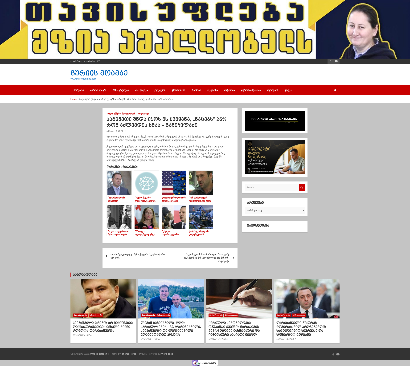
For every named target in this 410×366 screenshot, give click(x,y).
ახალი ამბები (98, 90)
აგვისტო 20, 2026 (285, 339)
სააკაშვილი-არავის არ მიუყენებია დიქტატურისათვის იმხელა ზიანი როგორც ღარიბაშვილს (103, 326)
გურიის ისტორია (251, 90)
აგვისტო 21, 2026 (150, 339)
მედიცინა (272, 90)
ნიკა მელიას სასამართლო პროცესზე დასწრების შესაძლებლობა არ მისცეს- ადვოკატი (207, 258)
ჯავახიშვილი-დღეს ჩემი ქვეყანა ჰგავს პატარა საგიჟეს (138, 256)
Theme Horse (129, 353)
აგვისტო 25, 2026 (82, 335)
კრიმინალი (178, 90)
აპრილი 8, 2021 (115, 131)
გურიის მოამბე (99, 73)
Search (302, 187)
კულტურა (159, 90)
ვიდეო (288, 90)
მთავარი (79, 90)
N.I (126, 131)
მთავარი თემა (129, 113)
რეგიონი (212, 90)
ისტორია (229, 90)
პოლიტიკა (141, 90)
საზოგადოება (121, 90)
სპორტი (196, 90)
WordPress (167, 353)
